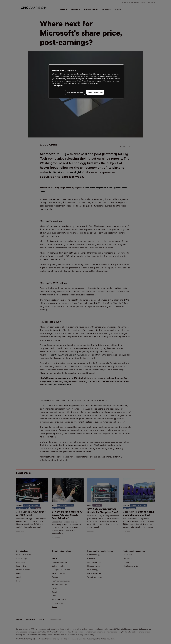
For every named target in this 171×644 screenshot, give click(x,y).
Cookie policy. (58, 85)
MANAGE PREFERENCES (75, 92)
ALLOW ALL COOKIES (95, 92)
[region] (86, 81)
